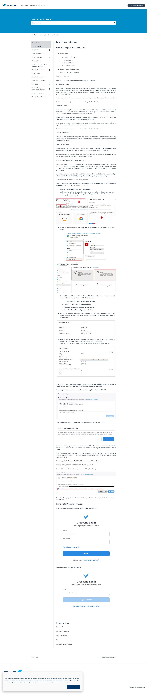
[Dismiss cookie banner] (79, 675)
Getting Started (44, 35)
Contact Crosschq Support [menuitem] (108, 657)
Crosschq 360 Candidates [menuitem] (39, 77)
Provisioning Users (69, 57)
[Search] (114, 22)
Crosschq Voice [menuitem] (36, 61)
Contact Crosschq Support (37, 5)
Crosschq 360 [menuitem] (35, 50)
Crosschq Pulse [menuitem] (36, 73)
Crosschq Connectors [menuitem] (37, 70)
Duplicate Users (68, 60)
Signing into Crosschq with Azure (69, 72)
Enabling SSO (55, 35)
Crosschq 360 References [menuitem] (38, 80)
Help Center (24, 5)
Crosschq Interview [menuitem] (37, 57)
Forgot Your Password (61, 635)
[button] (49, 43)
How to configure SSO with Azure (69, 69)
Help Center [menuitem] (35, 657)
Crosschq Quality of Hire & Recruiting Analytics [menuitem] (39, 65)
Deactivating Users (69, 66)
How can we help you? (41, 19)
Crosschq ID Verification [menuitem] (38, 97)
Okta (57, 640)
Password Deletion (69, 63)
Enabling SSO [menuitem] (38, 46)
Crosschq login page (65, 508)
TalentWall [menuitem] (35, 84)
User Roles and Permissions (62, 631)
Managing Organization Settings (64, 644)
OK (74, 687)
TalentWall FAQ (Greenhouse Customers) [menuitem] (38, 88)
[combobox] (72, 22)
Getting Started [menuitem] (36, 43)
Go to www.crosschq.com (136, 5)
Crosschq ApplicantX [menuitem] (37, 93)
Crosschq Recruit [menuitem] (36, 53)
